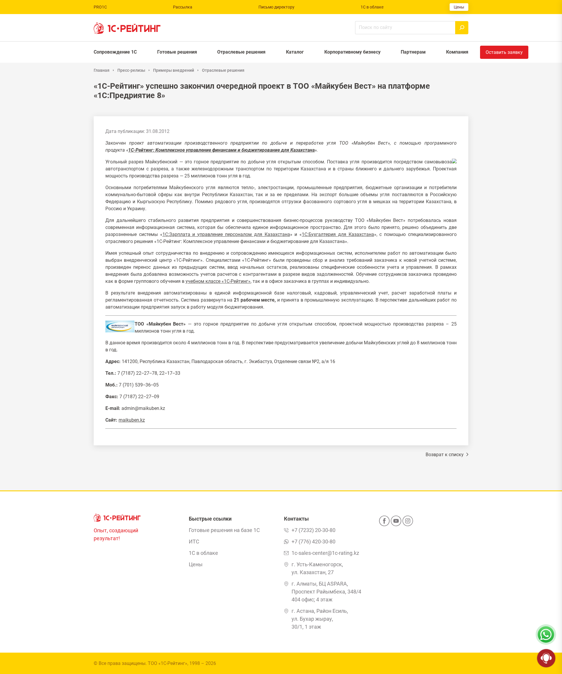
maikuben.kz (132, 420)
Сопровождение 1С (115, 52)
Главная (101, 70)
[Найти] (461, 27)
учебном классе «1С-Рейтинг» (218, 281)
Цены (459, 7)
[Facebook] (384, 523)
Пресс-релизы (131, 70)
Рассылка (182, 7)
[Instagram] (407, 523)
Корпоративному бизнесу (352, 52)
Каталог (295, 52)
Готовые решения (177, 52)
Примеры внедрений (173, 70)
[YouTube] (396, 523)
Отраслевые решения (241, 52)
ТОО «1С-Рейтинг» (167, 663)
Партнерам (413, 52)
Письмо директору (276, 7)
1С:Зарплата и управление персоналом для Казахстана (226, 234)
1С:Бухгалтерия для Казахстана (338, 234)
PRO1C (100, 7)
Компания (457, 52)
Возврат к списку (445, 454)
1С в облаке (372, 7)
